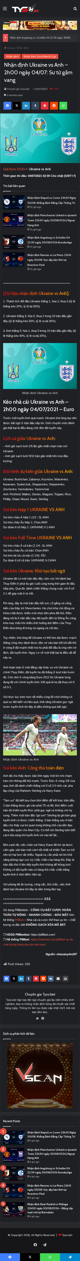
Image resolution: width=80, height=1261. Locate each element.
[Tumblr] (28, 979)
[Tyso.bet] (25, 8)
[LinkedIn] (21, 979)
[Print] (65, 979)
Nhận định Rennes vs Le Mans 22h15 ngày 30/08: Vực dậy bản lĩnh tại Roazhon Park (49, 260)
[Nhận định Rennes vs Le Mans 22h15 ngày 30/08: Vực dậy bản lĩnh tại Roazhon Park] (13, 259)
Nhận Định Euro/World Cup (40, 56)
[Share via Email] (58, 979)
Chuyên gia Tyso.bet (18, 88)
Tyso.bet (67, 1235)
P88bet (19, 919)
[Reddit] (43, 979)
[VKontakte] (51, 979)
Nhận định (23, 47)
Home (10, 47)
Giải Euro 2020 (14, 169)
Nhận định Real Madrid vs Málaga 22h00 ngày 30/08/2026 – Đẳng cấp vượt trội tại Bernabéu (50, 1208)
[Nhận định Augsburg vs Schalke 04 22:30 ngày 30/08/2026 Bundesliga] (13, 242)
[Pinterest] (36, 979)
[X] (14, 979)
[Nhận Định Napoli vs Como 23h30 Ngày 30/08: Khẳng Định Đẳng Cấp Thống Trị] (13, 202)
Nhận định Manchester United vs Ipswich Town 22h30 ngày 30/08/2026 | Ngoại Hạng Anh (52, 220)
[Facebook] (6, 979)
